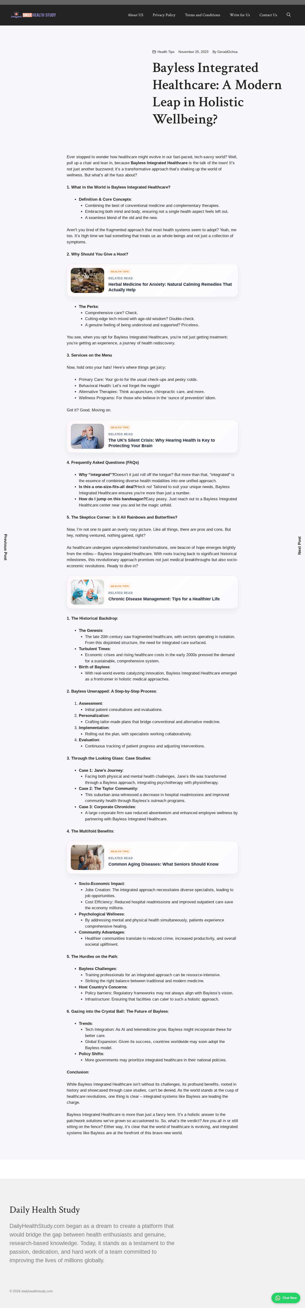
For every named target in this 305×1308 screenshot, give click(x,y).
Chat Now (290, 1298)
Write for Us (240, 15)
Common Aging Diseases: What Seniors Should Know (163, 864)
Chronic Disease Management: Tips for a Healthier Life (164, 599)
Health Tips (166, 52)
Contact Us (268, 15)
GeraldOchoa (227, 52)
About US (135, 15)
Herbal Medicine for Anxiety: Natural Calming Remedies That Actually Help (170, 287)
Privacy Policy (164, 15)
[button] (288, 15)
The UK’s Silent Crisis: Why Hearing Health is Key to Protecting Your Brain (161, 443)
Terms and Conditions (202, 15)
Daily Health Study (45, 1210)
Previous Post (5, 547)
